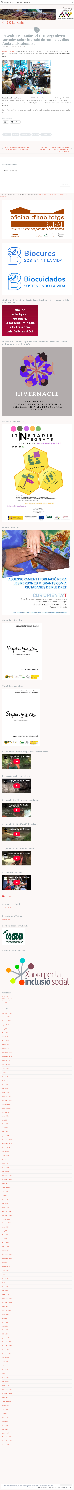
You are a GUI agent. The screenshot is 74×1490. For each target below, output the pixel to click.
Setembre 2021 (6, 1108)
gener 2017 (5, 1294)
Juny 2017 (5, 1274)
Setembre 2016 (6, 1310)
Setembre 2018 (6, 1223)
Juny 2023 (5, 1029)
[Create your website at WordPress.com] (37, 2)
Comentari (65, 185)
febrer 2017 (5, 1290)
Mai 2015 (5, 1369)
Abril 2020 (5, 1163)
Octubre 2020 (6, 1148)
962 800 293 (6, 1002)
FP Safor (16, 134)
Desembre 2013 (7, 1437)
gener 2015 (5, 1385)
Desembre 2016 (7, 1298)
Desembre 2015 (7, 1342)
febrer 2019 (5, 1203)
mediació (35, 134)
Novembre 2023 (7, 1013)
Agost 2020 (5, 1151)
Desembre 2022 (7, 1052)
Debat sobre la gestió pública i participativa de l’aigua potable (17, 148)
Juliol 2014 (5, 1409)
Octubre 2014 (6, 1397)
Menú (68, 9)
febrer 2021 (5, 1132)
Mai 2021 (5, 1124)
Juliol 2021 (5, 1116)
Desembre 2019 (7, 1175)
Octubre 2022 (6, 1060)
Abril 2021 (5, 1128)
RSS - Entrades (8, 896)
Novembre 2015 (7, 1346)
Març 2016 (5, 1330)
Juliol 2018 (5, 1227)
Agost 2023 (5, 1025)
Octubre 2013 (6, 1445)
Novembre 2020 (7, 1143)
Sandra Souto (46, 134)
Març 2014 (5, 1425)
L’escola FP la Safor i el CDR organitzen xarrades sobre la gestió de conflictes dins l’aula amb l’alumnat (35, 39)
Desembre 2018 (7, 1211)
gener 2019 (5, 1207)
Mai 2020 (5, 1159)
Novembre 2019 (7, 1179)
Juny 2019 (5, 1195)
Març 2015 (5, 1377)
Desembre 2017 (7, 1254)
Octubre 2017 (6, 1262)
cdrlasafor (20, 46)
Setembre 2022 (6, 1064)
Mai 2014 (5, 1417)
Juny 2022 (5, 1072)
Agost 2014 (5, 1405)
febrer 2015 (5, 1381)
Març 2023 (5, 1041)
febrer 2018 (5, 1247)
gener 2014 (5, 1433)
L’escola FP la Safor (8, 51)
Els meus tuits (6, 919)
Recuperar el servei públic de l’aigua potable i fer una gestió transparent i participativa (54, 149)
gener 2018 (5, 1250)
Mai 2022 (5, 1076)
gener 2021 (5, 1136)
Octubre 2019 (6, 1183)
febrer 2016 (5, 1334)
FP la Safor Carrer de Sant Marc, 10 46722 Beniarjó (8, 998)
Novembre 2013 (7, 1441)
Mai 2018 (5, 1235)
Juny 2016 (5, 1318)
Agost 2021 (5, 1112)
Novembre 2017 (7, 1258)
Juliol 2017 (5, 1270)
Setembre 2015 (6, 1354)
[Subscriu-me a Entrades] (3, 896)
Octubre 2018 (6, 1219)
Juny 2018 (5, 1231)
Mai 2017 (5, 1278)
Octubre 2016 (6, 1306)
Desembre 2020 (7, 1140)
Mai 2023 (5, 1033)
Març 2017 (5, 1286)
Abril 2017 (5, 1282)
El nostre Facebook (11, 904)
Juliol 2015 (5, 1361)
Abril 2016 (5, 1326)
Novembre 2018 (7, 1215)
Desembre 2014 (7, 1389)
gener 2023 (5, 1048)
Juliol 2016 (5, 1314)
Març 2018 (5, 1243)
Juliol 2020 (5, 1155)
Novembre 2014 (7, 1393)
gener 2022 (5, 1092)
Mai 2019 (5, 1199)
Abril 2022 (5, 1080)
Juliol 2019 (5, 1191)
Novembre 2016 (7, 1302)
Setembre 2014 (6, 1401)
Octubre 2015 (6, 1350)
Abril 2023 (5, 1037)
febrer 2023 (5, 1044)
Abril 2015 (5, 1373)
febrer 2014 (5, 1429)
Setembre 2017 (6, 1266)
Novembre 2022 (7, 1056)
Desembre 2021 (7, 1096)
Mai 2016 (5, 1322)
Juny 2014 (5, 1413)
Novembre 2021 (7, 1100)
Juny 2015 (5, 1365)
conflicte (6, 134)
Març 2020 (5, 1167)
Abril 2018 (5, 1239)
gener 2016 (5, 1338)
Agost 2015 (5, 1357)
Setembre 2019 (6, 1187)
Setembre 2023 (6, 1021)
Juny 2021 (5, 1120)
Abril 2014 (5, 1421)
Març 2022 (5, 1084)
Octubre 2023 (6, 1017)
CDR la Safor (14, 22)
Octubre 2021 (6, 1104)
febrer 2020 (5, 1171)
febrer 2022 (5, 1088)
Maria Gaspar (25, 134)
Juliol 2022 (5, 1068)
